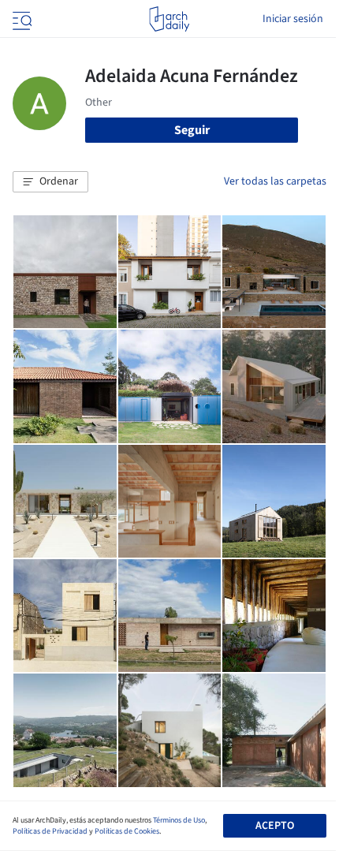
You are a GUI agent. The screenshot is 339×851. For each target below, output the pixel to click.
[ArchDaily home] (169, 19)
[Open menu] (20, 19)
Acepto (274, 826)
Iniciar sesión (293, 18)
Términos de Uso (179, 820)
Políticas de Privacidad (50, 831)
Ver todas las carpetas (275, 181)
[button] (50, 182)
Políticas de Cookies (127, 831)
